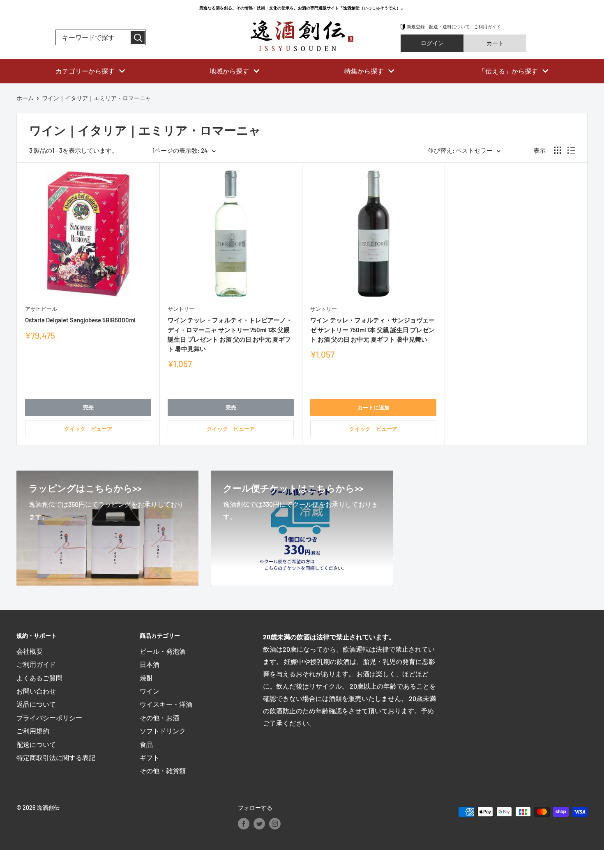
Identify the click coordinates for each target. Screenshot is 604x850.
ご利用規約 (32, 731)
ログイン (432, 42)
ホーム (25, 97)
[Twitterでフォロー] (259, 823)
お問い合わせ (36, 691)
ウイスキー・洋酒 (166, 704)
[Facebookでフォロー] (243, 823)
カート (495, 42)
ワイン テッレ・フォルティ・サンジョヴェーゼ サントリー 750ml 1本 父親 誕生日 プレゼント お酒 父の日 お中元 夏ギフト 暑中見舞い (372, 329)
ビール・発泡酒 (163, 651)
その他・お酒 (159, 717)
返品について (36, 704)
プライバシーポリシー (49, 717)
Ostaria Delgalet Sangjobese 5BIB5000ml (80, 320)
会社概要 (29, 651)
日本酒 (149, 664)
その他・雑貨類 (163, 770)
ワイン (149, 691)
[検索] (137, 37)
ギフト (149, 757)
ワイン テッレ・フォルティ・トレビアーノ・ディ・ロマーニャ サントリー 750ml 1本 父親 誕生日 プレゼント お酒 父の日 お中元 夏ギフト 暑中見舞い (230, 334)
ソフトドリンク (163, 731)
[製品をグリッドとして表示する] (557, 150)
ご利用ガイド (487, 26)
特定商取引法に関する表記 (55, 757)
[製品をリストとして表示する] (571, 150)
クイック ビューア (88, 428)
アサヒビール (41, 309)
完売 (88, 407)
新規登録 (416, 26)
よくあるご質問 (39, 678)
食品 (146, 744)
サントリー (181, 309)
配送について (36, 744)
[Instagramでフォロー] (275, 823)
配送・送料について (449, 26)
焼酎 (146, 678)
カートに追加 (373, 407)
